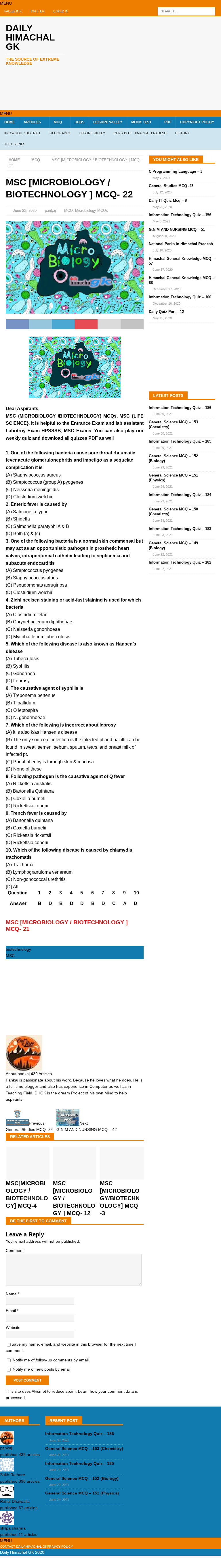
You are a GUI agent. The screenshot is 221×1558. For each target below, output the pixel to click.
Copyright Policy (197, 122)
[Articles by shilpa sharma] (7, 1521)
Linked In (60, 11)
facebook (13, 11)
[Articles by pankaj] (7, 1441)
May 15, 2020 (162, 318)
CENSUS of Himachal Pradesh (140, 133)
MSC (10, 955)
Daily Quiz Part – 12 (166, 312)
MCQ (58, 122)
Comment (15, 1250)
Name (12, 1294)
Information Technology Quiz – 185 (180, 441)
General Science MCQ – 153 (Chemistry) (84, 1448)
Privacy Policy (60, 1546)
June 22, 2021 (163, 554)
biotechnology (18, 949)
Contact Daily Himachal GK (23, 1546)
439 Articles (41, 1073)
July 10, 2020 (162, 250)
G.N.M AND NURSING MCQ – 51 (177, 229)
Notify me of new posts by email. (42, 1369)
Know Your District (22, 133)
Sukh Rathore (12, 1474)
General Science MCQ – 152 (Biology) (82, 1478)
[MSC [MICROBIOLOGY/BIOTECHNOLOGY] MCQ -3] (122, 1176)
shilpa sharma (13, 1528)
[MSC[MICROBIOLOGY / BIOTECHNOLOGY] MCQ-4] (27, 1176)
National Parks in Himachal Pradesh (181, 244)
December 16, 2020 (166, 303)
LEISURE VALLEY (107, 122)
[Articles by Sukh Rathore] (7, 1468)
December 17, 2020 (166, 289)
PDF (167, 122)
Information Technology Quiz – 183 (180, 529)
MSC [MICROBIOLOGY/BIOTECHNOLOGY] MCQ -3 (120, 1198)
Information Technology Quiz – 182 (180, 562)
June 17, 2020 (163, 269)
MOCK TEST (141, 122)
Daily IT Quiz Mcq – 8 (168, 200)
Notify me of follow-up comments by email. (51, 1360)
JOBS (79, 122)
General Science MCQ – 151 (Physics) (82, 1493)
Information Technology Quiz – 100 (180, 297)
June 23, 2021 (163, 501)
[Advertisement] (151, 62)
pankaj (50, 210)
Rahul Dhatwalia (15, 1501)
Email (11, 1310)
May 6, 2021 (161, 221)
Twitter (37, 11)
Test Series (14, 144)
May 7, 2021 (161, 178)
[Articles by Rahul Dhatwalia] (7, 1495)
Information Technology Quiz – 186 (180, 408)
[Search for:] (186, 11)
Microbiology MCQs (91, 210)
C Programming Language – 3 (175, 171)
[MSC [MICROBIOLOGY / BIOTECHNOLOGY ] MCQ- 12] (75, 1176)
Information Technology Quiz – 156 (180, 215)
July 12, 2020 (162, 192)
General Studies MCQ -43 (171, 186)
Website (13, 1327)
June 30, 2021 (163, 414)
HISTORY (182, 133)
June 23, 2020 (25, 210)
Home (9, 122)
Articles (32, 122)
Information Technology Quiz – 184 (180, 495)
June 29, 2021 (163, 447)
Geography (60, 133)
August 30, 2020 (164, 236)
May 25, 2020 (162, 207)
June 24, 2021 (163, 486)
